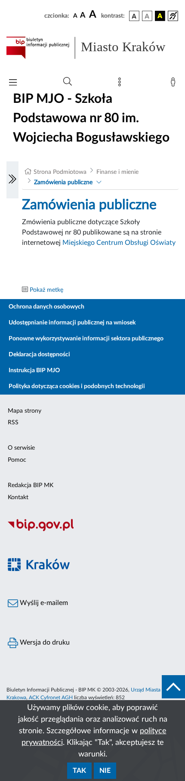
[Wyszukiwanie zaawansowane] (67, 81)
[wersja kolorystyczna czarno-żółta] (160, 16)
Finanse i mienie (117, 172)
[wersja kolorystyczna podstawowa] (134, 16)
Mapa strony (24, 411)
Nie (105, 770)
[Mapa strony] (121, 84)
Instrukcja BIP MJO (34, 370)
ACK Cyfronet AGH (51, 697)
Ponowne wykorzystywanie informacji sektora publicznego (86, 339)
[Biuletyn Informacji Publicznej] (92, 530)
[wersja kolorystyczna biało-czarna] (147, 16)
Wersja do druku (44, 642)
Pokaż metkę (46, 290)
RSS (13, 423)
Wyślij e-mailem (43, 602)
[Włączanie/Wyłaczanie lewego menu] (12, 179)
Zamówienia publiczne (63, 182)
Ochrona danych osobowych (46, 307)
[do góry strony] (173, 686)
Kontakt (18, 497)
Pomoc (17, 460)
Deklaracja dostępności (39, 355)
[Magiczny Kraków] (92, 570)
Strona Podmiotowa (60, 172)
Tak (79, 770)
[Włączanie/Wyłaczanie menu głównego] (12, 83)
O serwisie (21, 448)
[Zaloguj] (175, 84)
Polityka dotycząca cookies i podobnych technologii (77, 386)
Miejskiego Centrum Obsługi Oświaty (119, 242)
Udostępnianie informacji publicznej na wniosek (72, 323)
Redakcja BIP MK (30, 485)
